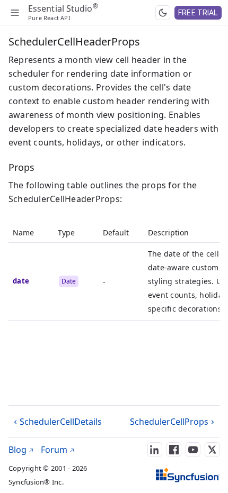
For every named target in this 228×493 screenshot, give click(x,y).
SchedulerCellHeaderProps (74, 41)
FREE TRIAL (198, 12)
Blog (18, 449)
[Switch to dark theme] (162, 12)
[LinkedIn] (154, 449)
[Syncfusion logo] (188, 475)
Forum (55, 449)
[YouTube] (193, 449)
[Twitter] (212, 449)
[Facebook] (173, 449)
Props (21, 167)
